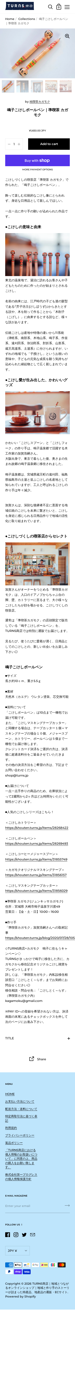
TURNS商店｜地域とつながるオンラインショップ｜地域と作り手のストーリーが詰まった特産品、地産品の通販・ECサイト (37, 1288)
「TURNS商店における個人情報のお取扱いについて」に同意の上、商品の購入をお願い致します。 (21, 1158)
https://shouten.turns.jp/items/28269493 (36, 843)
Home (9, 19)
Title (9, 1038)
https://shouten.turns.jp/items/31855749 (36, 859)
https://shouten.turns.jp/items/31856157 (36, 875)
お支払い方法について (19, 1101)
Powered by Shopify (20, 1296)
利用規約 (11, 1127)
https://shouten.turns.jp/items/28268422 (36, 828)
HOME (10, 1094)
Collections (26, 19)
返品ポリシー (14, 1142)
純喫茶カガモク (40, 101)
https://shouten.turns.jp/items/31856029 (36, 891)
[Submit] (67, 1206)
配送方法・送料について (21, 1109)
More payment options (37, 169)
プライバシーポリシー (19, 1135)
